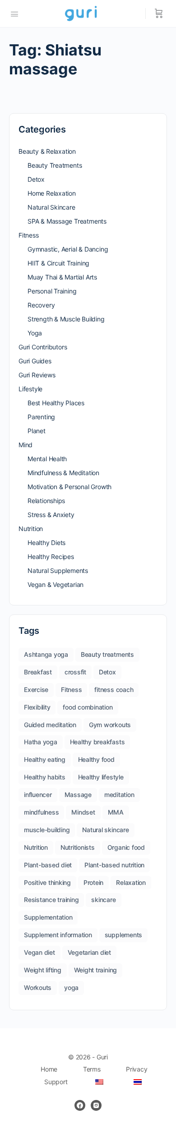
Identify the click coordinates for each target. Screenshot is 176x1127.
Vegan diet (39, 952)
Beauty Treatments (55, 165)
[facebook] (79, 1105)
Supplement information (58, 935)
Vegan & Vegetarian (55, 584)
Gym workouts (110, 724)
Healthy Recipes (51, 556)
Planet (37, 431)
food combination (87, 707)
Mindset (83, 812)
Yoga (35, 333)
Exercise (36, 689)
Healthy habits (44, 777)
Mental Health (47, 459)
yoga (71, 987)
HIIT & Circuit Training (58, 263)
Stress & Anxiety (51, 514)
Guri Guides (35, 361)
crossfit (75, 672)
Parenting (41, 417)
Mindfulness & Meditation (63, 472)
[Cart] (159, 13)
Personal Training (52, 291)
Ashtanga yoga (46, 654)
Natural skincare (105, 830)
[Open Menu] (14, 13)
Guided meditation (50, 724)
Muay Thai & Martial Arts (62, 277)
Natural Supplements (58, 570)
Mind (25, 445)
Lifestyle (30, 389)
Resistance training (51, 899)
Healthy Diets (46, 542)
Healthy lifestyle (101, 777)
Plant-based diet (48, 865)
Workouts (37, 987)
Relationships (46, 500)
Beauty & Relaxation (47, 151)
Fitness (29, 235)
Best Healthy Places (56, 403)
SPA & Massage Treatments (67, 221)
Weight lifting (42, 970)
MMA (116, 812)
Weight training (95, 970)
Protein (93, 882)
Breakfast (38, 672)
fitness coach (113, 689)
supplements (123, 935)
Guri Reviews (37, 375)
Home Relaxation (52, 193)
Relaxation (131, 882)
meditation (119, 794)
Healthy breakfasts (97, 742)
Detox (36, 179)
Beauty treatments (107, 654)
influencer (38, 794)
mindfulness (41, 812)
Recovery (41, 305)
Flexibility (37, 707)
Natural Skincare (51, 207)
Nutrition (31, 528)
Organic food (126, 847)
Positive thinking (47, 882)
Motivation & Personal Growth (69, 486)
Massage (78, 794)
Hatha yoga (40, 742)
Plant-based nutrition (114, 865)
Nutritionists (77, 847)
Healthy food (96, 759)
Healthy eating (44, 759)
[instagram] (96, 1105)
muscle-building (46, 830)
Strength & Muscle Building (66, 319)
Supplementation (48, 917)
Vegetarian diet (89, 952)
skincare (103, 899)
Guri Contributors (43, 347)
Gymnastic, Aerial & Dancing (68, 249)
